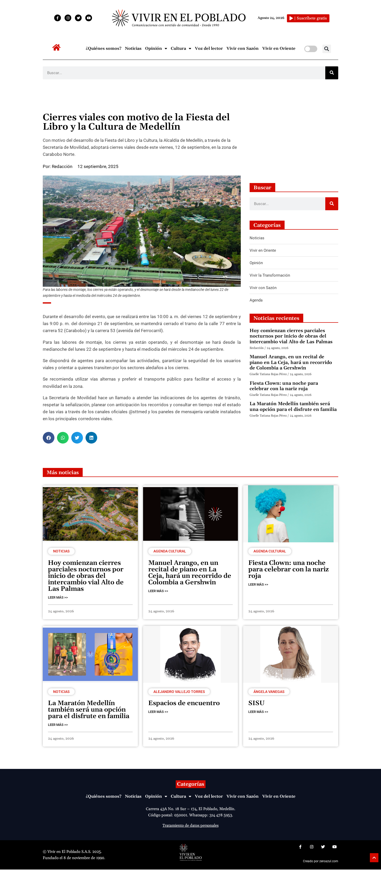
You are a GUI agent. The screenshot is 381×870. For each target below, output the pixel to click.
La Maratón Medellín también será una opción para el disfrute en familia (293, 406)
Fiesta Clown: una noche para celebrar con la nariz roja (284, 386)
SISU (256, 703)
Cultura (178, 48)
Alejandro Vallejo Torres (179, 692)
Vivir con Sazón (243, 48)
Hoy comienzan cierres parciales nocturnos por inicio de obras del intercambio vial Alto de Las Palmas (291, 336)
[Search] (331, 72)
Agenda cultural (169, 551)
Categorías (190, 784)
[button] (326, 49)
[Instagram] (68, 18)
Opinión (153, 48)
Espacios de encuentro (184, 703)
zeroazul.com (328, 861)
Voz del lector (209, 48)
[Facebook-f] (57, 18)
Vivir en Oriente (278, 48)
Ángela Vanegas (268, 692)
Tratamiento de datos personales (190, 825)
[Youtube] (88, 18)
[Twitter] (78, 18)
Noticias (133, 48)
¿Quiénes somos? (103, 48)
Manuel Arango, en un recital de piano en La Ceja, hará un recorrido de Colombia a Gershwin (291, 362)
